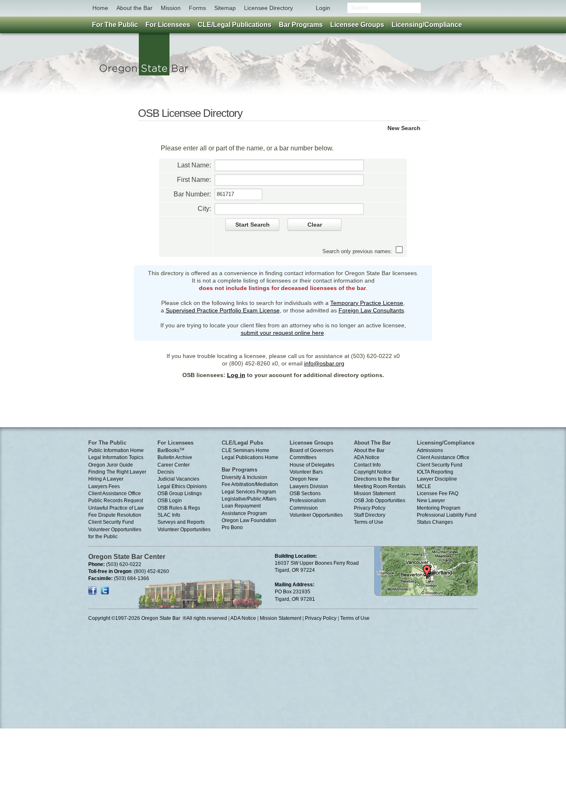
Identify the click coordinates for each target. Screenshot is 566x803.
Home (100, 8)
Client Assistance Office (114, 493)
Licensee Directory (268, 8)
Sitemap (225, 8)
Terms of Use (368, 522)
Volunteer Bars (306, 472)
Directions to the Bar (376, 479)
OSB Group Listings (179, 493)
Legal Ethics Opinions (182, 486)
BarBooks (170, 450)
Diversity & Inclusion (244, 477)
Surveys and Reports (181, 522)
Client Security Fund (111, 522)
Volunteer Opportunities (183, 529)
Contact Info (367, 465)
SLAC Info (168, 515)
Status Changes (435, 522)
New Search (404, 128)
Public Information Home (116, 450)
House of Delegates (312, 465)
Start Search (252, 224)
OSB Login (169, 500)
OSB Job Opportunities (379, 500)
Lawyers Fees (104, 486)
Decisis (165, 472)
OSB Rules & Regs (178, 508)
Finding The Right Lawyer (117, 472)
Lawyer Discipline (437, 479)
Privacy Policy (369, 508)
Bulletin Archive (174, 457)
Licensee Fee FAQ (437, 493)
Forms (197, 8)
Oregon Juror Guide (110, 465)
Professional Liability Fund (447, 515)
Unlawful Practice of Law (116, 508)
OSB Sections (305, 493)
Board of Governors (312, 450)
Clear (314, 224)
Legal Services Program (249, 492)
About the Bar (134, 8)
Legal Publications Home (250, 457)
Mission (171, 8)
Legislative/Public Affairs (249, 499)
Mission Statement (374, 493)
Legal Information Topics (115, 457)
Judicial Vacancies (178, 479)
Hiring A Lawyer (105, 479)
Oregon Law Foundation (249, 520)
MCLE (424, 486)
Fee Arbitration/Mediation (250, 484)
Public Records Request (115, 500)
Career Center (173, 465)
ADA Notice (367, 457)
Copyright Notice (373, 472)
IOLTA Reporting (435, 472)
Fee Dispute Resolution (114, 515)
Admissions (430, 450)
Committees (303, 457)
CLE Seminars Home (245, 450)
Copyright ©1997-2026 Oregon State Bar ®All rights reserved (157, 618)
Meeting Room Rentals (380, 486)
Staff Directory (369, 515)
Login (323, 8)
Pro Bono (232, 527)
